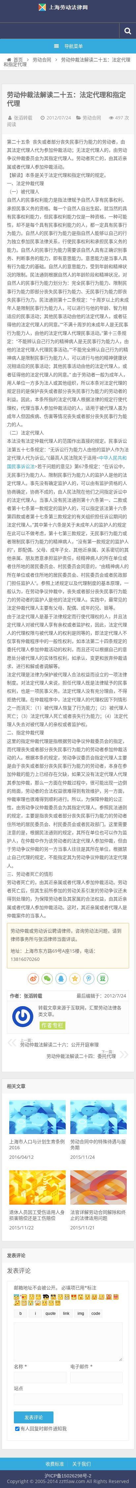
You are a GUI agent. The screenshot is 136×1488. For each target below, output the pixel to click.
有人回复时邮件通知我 (43, 1428)
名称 (20, 1366)
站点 (18, 1388)
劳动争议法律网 (68, 11)
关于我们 (81, 1464)
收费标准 (55, 1464)
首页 (18, 59)
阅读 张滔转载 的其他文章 (52, 1025)
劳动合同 (42, 59)
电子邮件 (81, 1366)
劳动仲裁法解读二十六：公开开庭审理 (59, 1043)
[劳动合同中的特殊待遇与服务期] (98, 1132)
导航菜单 (73, 46)
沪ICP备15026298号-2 (68, 1475)
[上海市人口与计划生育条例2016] (37, 1132)
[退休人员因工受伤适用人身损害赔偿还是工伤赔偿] (37, 1203)
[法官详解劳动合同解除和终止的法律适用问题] (98, 1203)
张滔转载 (23, 117)
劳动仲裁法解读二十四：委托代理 (81, 1054)
